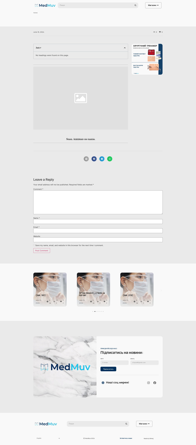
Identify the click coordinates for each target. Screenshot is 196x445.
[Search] (135, 5)
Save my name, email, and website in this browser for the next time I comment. (69, 245)
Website (36, 236)
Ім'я (101, 359)
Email (36, 227)
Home (35, 13)
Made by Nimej (148, 438)
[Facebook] (155, 383)
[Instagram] (148, 383)
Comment (38, 189)
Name (36, 218)
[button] (125, 48)
